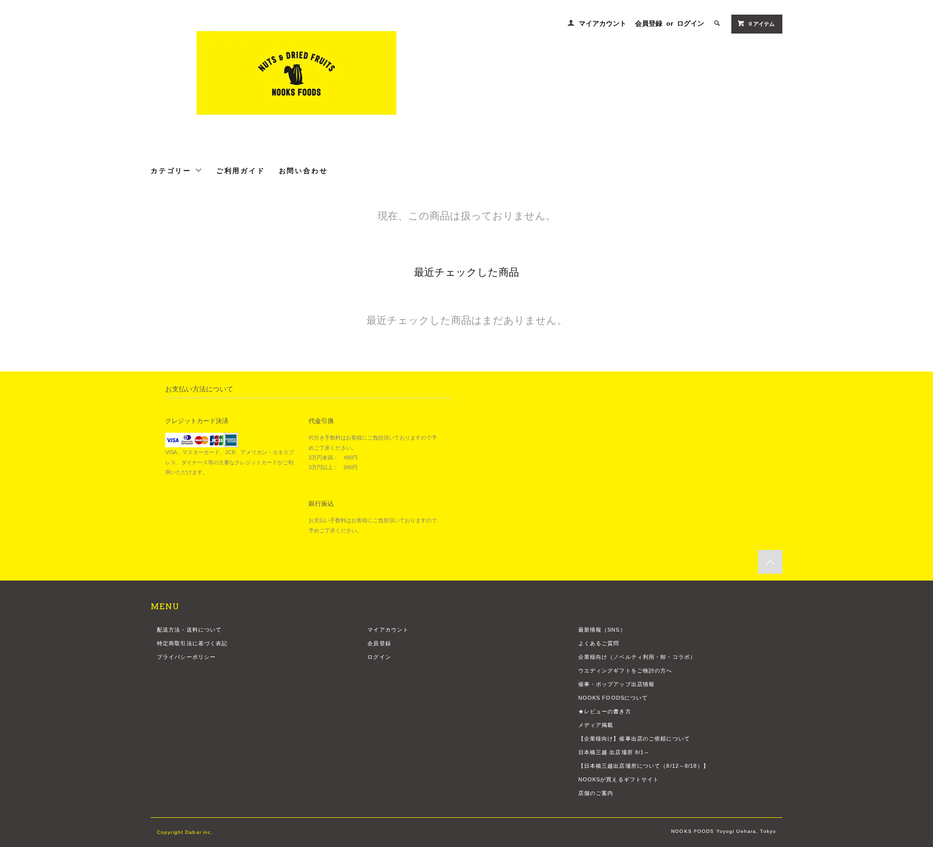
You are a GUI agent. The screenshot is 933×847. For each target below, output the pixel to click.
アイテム (762, 24)
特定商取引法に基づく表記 (192, 643)
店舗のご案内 (596, 793)
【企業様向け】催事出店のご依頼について (634, 738)
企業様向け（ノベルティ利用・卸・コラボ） (637, 657)
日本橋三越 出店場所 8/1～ (614, 752)
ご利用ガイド (240, 170)
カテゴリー (173, 170)
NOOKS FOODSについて (613, 698)
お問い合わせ (303, 170)
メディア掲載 (596, 725)
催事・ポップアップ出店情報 (616, 684)
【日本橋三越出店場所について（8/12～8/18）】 (643, 766)
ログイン (690, 23)
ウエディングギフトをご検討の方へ (625, 670)
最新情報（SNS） (602, 630)
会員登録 (648, 23)
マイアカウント (602, 23)
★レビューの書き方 (604, 711)
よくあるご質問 (599, 643)
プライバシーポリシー (186, 657)
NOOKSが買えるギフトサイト (618, 779)
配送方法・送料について (189, 630)
